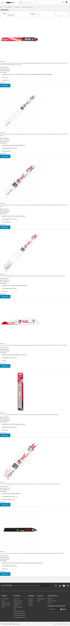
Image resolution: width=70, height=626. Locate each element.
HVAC (38, 600)
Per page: (32, 13)
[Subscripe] (48, 585)
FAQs (15, 609)
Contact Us (50, 598)
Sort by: (4, 13)
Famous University (18, 600)
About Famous (4, 598)
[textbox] (39, 2)
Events (49, 603)
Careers (3, 600)
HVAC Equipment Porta (19, 617)
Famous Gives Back (6, 603)
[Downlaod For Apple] (63, 609)
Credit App (16, 598)
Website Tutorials (18, 607)
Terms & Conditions (58, 623)
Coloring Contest (18, 603)
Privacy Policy (66, 623)
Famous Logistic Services (19, 615)
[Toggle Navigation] (2, 2)
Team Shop (16, 605)
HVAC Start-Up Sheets (19, 611)
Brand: (4, 67)
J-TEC (2, 607)
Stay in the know (6, 585)
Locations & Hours (52, 600)
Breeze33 (30, 600)
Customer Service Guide (19, 613)
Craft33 (30, 603)
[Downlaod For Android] (52, 609)
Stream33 (30, 598)
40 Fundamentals (5, 605)
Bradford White (41, 598)
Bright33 (30, 605)
